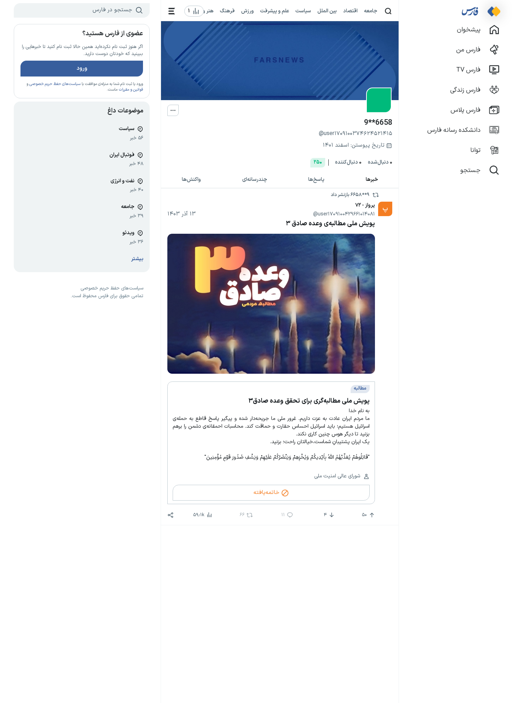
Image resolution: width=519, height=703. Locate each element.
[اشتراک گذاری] (170, 515)
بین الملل (327, 11)
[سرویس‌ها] (171, 11)
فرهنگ (227, 11)
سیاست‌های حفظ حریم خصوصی (54, 84)
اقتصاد (350, 11)
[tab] (372, 180)
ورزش (247, 11)
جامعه (370, 11)
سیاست (303, 11)
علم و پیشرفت (274, 11)
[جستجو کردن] (388, 11)
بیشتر (137, 259)
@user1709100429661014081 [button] (344, 214)
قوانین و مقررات (131, 90)
